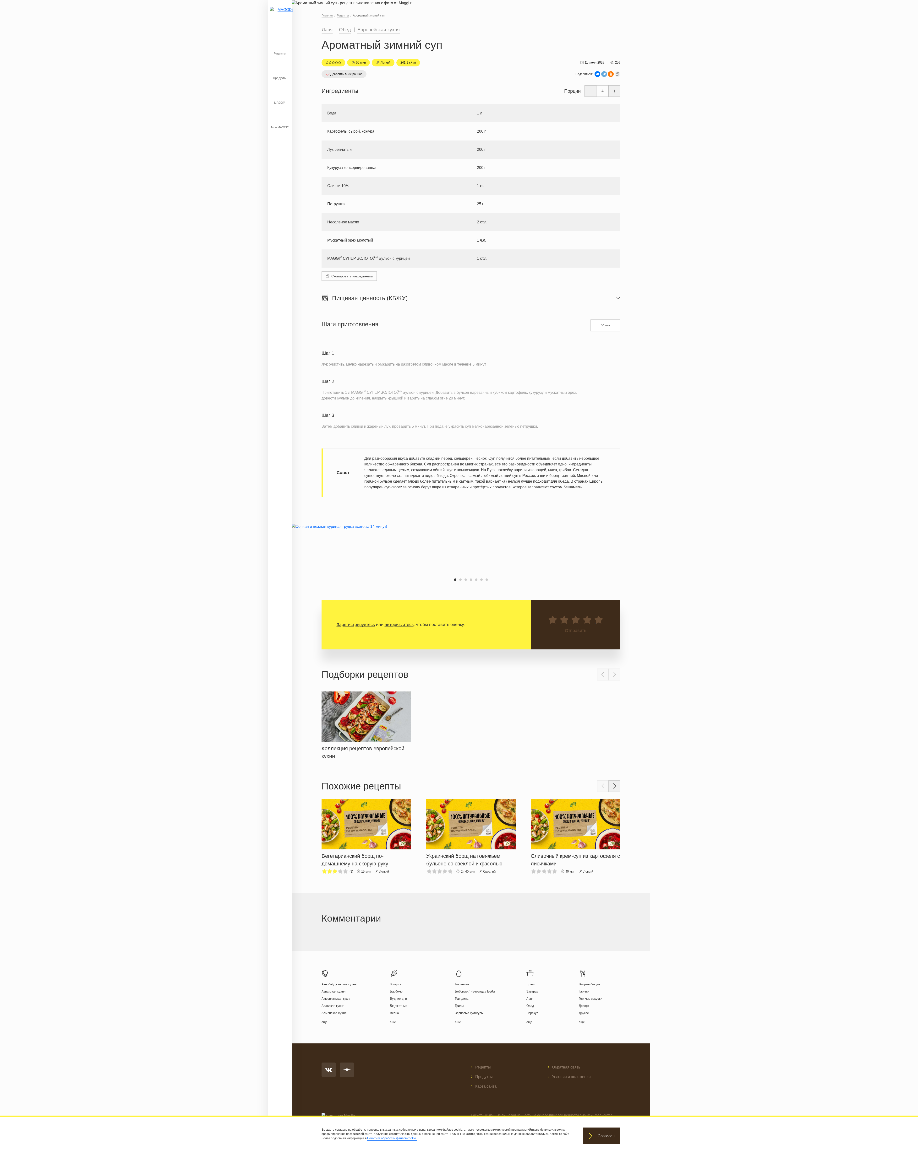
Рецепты (280, 53)
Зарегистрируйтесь (356, 624)
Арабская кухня (333, 1006)
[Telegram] (604, 74)
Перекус (532, 1013)
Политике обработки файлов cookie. (392, 1138)
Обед (345, 29)
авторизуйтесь (399, 624)
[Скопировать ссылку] (617, 74)
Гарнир (584, 991)
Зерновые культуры (469, 1013)
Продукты (279, 78)
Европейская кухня (378, 29)
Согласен (606, 1136)
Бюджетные (398, 1006)
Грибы (459, 1006)
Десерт (584, 1006)
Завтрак (532, 991)
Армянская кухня (334, 1013)
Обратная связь (566, 1067)
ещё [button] (325, 1022)
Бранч (530, 984)
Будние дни (398, 998)
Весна (394, 1013)
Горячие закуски (590, 998)
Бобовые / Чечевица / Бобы (475, 991)
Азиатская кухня (333, 991)
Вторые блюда (589, 984)
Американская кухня (336, 998)
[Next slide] (614, 674)
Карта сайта (486, 1086)
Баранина (462, 984)
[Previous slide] (603, 674)
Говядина (461, 998)
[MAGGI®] (280, 15)
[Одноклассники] (611, 74)
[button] (455, 579)
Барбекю (396, 991)
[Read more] (366, 724)
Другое (584, 1013)
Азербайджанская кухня (339, 984)
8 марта (395, 984)
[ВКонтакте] (597, 74)
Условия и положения (571, 1077)
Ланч (327, 29)
